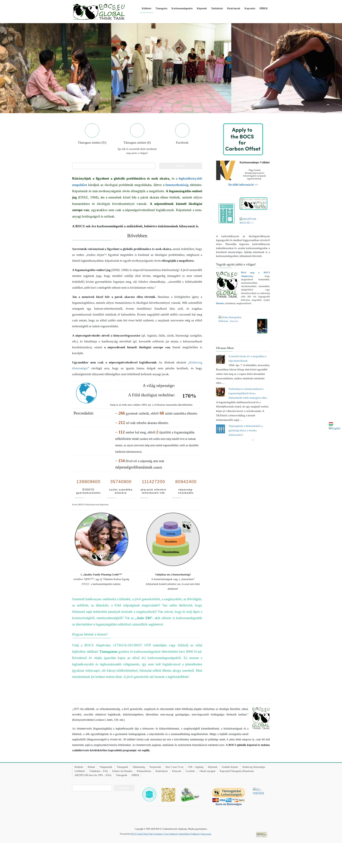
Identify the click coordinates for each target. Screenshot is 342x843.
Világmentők (105, 767)
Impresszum (206, 834)
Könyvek (176, 771)
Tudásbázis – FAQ (98, 771)
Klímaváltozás (144, 771)
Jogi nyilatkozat (170, 834)
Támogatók (122, 767)
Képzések (212, 767)
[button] (25, 68)
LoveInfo (190, 771)
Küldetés (78, 767)
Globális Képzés (230, 767)
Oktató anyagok (207, 771)
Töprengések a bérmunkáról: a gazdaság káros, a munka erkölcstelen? (246, 430)
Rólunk (91, 767)
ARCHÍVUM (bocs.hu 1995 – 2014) (92, 775)
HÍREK (135, 775)
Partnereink (155, 767)
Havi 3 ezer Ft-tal (174, 767)
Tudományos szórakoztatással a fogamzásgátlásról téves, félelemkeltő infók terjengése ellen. (248, 393)
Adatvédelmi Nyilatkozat (189, 834)
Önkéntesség (139, 767)
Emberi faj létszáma (122, 771)
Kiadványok (162, 771)
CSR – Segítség (195, 767)
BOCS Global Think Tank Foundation (147, 834)
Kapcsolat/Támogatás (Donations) (237, 771)
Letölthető (79, 771)
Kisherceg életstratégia (253, 767)
